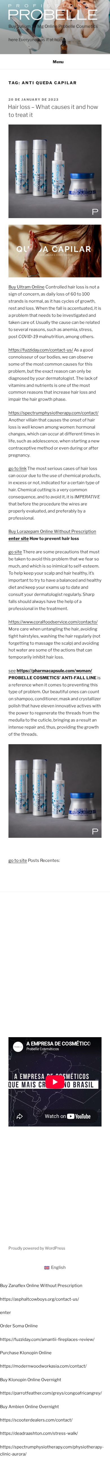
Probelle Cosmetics (78, 26)
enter (5, 1312)
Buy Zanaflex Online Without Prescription (41, 1285)
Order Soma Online (19, 1325)
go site (15, 551)
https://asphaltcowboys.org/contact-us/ (39, 1299)
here (13, 39)
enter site (18, 538)
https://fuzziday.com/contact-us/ (40, 350)
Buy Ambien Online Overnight (29, 1406)
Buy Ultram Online (26, 287)
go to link (17, 468)
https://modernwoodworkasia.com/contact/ (43, 1366)
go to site (17, 860)
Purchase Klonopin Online (26, 1352)
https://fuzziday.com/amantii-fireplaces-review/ (47, 1339)
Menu (58, 61)
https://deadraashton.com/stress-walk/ (39, 1433)
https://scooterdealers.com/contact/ (36, 1420)
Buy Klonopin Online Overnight (30, 1379)
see (12, 670)
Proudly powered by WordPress (36, 1248)
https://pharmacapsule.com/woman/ (54, 670)
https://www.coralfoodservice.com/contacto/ (53, 622)
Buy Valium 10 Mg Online (33, 26)
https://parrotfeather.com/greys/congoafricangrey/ (51, 1393)
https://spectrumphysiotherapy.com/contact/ (53, 412)
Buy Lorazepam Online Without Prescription (52, 531)
